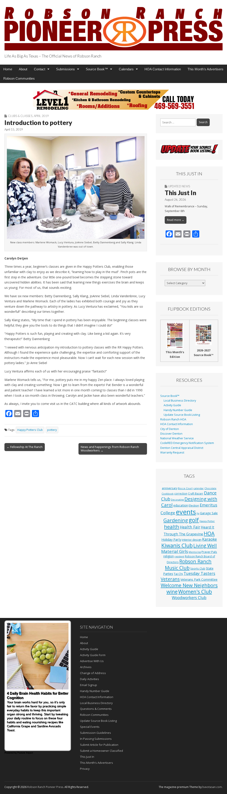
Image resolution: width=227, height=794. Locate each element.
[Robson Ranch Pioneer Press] (113, 26)
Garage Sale (209, 513)
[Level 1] (113, 100)
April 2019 (41, 116)
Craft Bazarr (195, 493)
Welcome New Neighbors (189, 585)
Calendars (126, 69)
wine (172, 591)
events (186, 511)
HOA (209, 533)
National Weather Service (177, 438)
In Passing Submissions (96, 739)
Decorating (177, 499)
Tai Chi (178, 574)
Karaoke (209, 539)
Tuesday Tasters (199, 573)
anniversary (169, 488)
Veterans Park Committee (198, 579)
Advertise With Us (92, 661)
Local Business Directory (180, 400)
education (180, 505)
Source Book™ (97, 69)
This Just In (180, 192)
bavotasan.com (212, 787)
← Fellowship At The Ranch (25, 447)
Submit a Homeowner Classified (101, 751)
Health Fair (190, 527)
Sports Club (197, 568)
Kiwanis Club (177, 545)
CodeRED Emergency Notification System (187, 443)
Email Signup (88, 685)
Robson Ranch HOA (173, 419)
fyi (198, 513)
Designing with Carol (189, 502)
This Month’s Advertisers (205, 69)
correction (180, 493)
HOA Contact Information (163, 69)
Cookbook (168, 493)
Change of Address (93, 673)
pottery (52, 430)
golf (194, 520)
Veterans (170, 579)
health (171, 526)
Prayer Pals (209, 552)
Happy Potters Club (30, 430)
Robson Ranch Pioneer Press (45, 787)
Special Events (90, 727)
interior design (192, 540)
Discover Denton (171, 434)
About (23, 69)
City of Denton (169, 429)
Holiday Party (171, 539)
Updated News (179, 186)
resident (179, 556)
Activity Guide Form (93, 655)
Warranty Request (172, 452)
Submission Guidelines (95, 733)
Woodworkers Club (189, 597)
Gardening (175, 520)
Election (194, 505)
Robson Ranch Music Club (188, 564)
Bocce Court (185, 488)
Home (7, 69)
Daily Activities (89, 679)
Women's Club (195, 591)
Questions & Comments (96, 709)
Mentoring (195, 552)
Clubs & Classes (20, 116)
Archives (86, 667)
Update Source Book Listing (182, 415)
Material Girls (174, 551)
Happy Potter (207, 521)
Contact (39, 69)
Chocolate (210, 488)
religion (168, 556)
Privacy (85, 769)
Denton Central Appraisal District (181, 448)
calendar (198, 488)
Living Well (205, 546)
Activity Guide (172, 405)
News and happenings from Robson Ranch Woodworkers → (110, 448)
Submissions (65, 69)
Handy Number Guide (178, 410)
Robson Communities (19, 78)
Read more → (175, 220)
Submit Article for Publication (99, 745)
